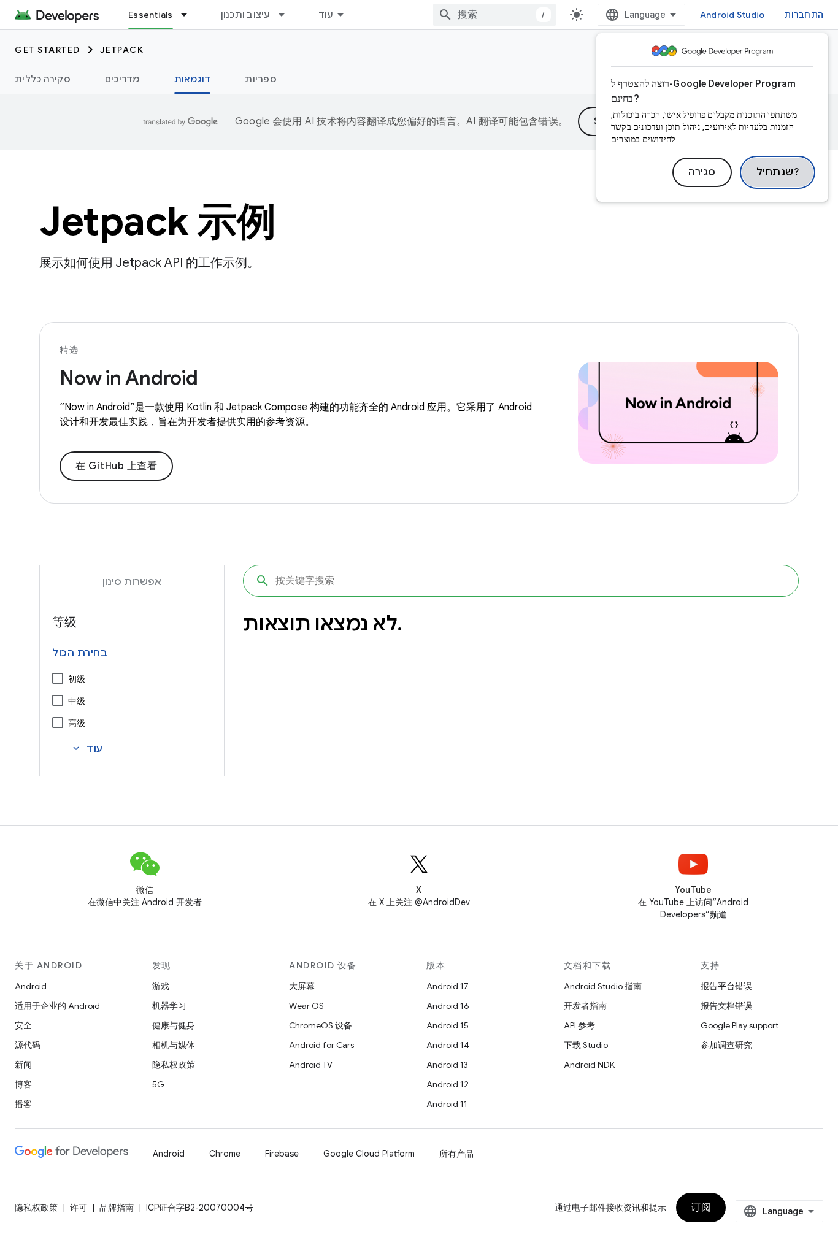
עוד (326, 14)
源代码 (27, 1045)
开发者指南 (585, 1005)
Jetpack (122, 49)
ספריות (261, 79)
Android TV (311, 1064)
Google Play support (739, 1025)
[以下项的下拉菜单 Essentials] (189, 14)
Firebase (282, 1153)
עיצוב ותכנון (246, 14)
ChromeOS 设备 (320, 1025)
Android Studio (732, 14)
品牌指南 (116, 1207)
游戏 (160, 986)
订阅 (701, 1207)
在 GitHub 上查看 (116, 466)
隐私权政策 (173, 1064)
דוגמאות (192, 79)
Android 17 (447, 986)
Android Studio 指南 (603, 986)
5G (158, 1084)
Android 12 (447, 1084)
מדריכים (122, 79)
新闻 (23, 1064)
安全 (23, 1025)
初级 (76, 678)
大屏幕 (302, 986)
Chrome (224, 1153)
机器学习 (169, 1005)
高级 (76, 723)
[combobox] (494, 15)
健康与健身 (173, 1025)
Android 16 (447, 1005)
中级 (76, 701)
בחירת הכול (79, 653)
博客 (23, 1084)
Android (31, 986)
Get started (47, 49)
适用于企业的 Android (57, 1005)
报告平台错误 (726, 986)
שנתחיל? (777, 172)
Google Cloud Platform (369, 1153)
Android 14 (447, 1045)
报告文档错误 (726, 1005)
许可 (78, 1207)
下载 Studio (586, 1045)
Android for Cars (321, 1045)
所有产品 (456, 1153)
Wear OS (306, 1005)
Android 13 (447, 1064)
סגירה (702, 172)
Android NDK (589, 1064)
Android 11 (446, 1103)
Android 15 (447, 1025)
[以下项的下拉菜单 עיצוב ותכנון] (287, 14)
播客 (23, 1103)
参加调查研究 (726, 1045)
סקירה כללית (43, 79)
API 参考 (579, 1025)
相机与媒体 (173, 1045)
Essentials (150, 14)
